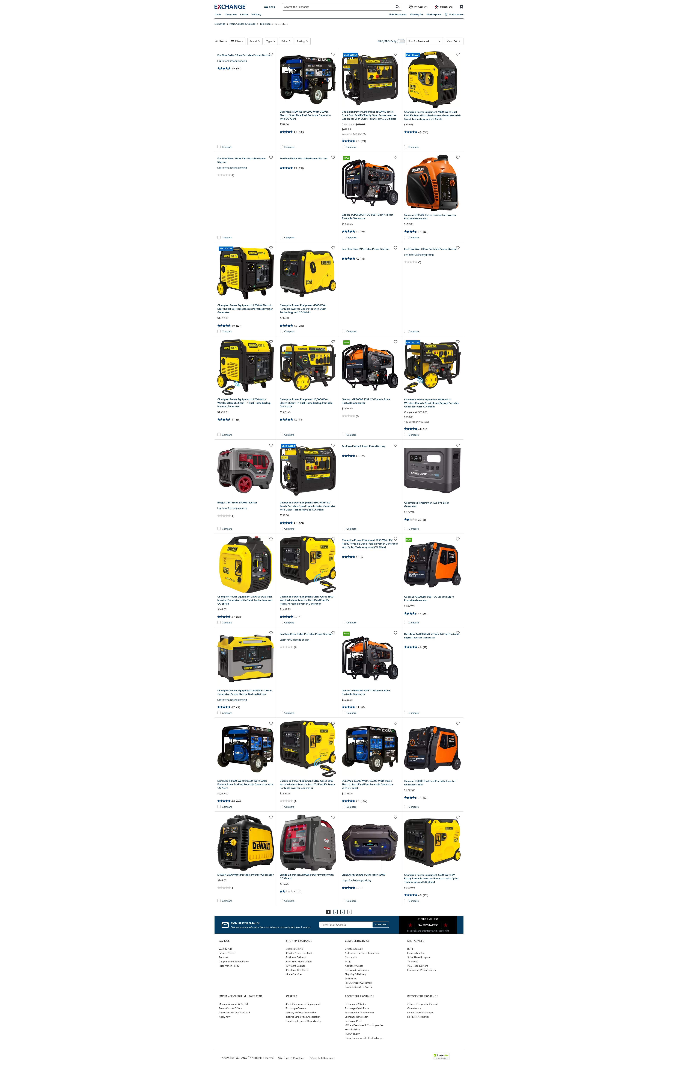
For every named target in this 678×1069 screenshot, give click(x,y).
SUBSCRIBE (380, 924)
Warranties (351, 978)
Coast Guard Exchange (420, 1012)
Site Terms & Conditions (291, 1057)
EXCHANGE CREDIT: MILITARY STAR (240, 996)
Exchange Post (353, 1020)
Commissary (414, 1008)
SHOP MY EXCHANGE (299, 940)
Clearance (231, 14)
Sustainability (352, 1029)
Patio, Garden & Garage (242, 23)
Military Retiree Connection (301, 1012)
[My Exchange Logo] (237, 7)
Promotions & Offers (230, 1008)
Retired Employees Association (303, 1016)
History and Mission (356, 1003)
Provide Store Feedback (299, 952)
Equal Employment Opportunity (303, 1020)
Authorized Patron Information (362, 952)
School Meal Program (418, 957)
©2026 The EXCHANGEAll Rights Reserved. (247, 1057)
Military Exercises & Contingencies (364, 1025)
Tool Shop (265, 23)
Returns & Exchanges (357, 969)
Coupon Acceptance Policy (234, 961)
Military (256, 14)
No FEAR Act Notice (418, 1016)
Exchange (220, 23)
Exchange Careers (296, 1008)
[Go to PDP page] (308, 79)
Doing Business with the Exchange (364, 1037)
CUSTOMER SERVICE (357, 940)
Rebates (223, 957)
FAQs (348, 961)
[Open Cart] (461, 6)
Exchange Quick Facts (357, 1008)
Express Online (294, 948)
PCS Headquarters (417, 965)
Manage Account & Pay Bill (233, 1003)
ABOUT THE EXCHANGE (359, 996)
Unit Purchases (398, 14)
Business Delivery (296, 957)
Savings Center (227, 952)
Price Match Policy (229, 965)
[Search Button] (397, 7)
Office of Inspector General (422, 1003)
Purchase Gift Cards (297, 969)
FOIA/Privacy (352, 1033)
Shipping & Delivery (355, 974)
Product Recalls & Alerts (358, 986)
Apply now (224, 1016)
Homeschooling (415, 952)
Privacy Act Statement (322, 1057)
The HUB (412, 961)
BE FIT (411, 948)
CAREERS (291, 996)
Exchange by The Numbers (359, 1012)
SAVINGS (224, 940)
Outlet (244, 14)
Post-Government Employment (303, 1003)
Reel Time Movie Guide (299, 961)
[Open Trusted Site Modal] (441, 1056)
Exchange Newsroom (356, 1016)
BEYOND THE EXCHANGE (422, 996)
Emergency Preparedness (421, 969)
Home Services (294, 974)
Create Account (354, 948)
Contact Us (351, 957)
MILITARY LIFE (415, 940)
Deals (218, 14)
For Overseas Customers (359, 982)
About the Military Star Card (234, 1012)
